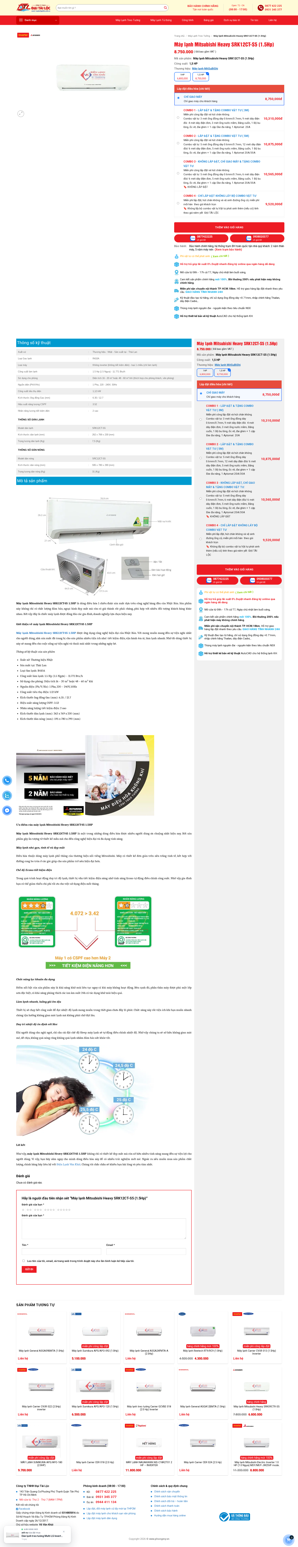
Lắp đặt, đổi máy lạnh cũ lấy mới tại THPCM (111, 1508)
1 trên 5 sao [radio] (22, 1210)
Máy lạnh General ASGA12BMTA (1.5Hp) (202, 1406)
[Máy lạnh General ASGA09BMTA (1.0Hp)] (41, 1330)
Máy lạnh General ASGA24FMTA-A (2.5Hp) (149, 1352)
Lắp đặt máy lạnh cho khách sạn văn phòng (111, 1513)
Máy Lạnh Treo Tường (128, 20)
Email (110, 1245)
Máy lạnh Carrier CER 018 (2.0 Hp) (95, 1462)
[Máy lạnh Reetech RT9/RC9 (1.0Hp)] (203, 1330)
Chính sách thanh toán (166, 1505)
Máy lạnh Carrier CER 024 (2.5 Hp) (203, 1462)
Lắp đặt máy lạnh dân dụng (102, 1518)
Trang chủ (179, 35)
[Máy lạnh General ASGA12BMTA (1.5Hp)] (203, 1386)
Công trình (187, 20)
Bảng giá (208, 20)
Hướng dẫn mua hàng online (170, 1515)
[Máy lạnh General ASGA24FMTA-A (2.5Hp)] (149, 1330)
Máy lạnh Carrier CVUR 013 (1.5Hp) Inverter (256, 1352)
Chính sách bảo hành (166, 1510)
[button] (37, 20)
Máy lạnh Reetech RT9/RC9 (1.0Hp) (202, 1350)
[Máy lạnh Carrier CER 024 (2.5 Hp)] (203, 1442)
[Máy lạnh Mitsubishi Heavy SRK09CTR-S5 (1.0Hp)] (256, 1386)
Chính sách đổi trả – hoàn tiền (171, 1501)
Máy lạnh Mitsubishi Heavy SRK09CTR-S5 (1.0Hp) (257, 1408)
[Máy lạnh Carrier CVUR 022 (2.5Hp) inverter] (41, 1386)
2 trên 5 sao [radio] (28, 1210)
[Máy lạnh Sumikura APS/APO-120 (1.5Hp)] (95, 1386)
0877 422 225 (273, 5)
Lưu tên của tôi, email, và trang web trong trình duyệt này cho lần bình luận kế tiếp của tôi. (80, 1261)
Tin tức (254, 20)
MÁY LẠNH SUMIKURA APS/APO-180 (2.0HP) (41, 1464)
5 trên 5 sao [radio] (63, 1210)
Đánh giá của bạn (33, 1204)
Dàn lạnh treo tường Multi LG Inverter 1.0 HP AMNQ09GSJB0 (43, 1536)
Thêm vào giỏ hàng (229, 227)
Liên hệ (273, 20)
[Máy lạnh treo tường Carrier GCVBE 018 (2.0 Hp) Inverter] (149, 1386)
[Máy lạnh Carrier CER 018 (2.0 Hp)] (95, 1442)
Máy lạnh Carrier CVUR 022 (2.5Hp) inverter (41, 1408)
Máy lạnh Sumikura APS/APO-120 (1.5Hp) (95, 1406)
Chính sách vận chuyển (167, 1491)
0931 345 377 (273, 9)
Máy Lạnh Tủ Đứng (161, 20)
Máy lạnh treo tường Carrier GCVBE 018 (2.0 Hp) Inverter (149, 1408)
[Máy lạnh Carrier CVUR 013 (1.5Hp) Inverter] (256, 1330)
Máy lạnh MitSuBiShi (205, 68)
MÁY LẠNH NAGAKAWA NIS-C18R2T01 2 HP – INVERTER (149, 1464)
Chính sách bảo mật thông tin (170, 1496)
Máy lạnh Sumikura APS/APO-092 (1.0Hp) (95, 1350)
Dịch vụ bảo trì (232, 20)
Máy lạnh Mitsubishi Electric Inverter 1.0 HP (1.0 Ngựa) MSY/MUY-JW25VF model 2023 (256, 1464)
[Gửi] (165, 8)
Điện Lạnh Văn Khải (68, 1164)
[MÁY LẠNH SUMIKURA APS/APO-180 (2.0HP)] (41, 1442)
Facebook (24, 1508)
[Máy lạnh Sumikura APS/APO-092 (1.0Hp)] (95, 1330)
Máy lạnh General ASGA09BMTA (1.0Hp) (41, 1350)
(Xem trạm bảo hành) (228, 249)
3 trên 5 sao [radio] (37, 1210)
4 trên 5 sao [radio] (49, 1210)
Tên (25, 1245)
